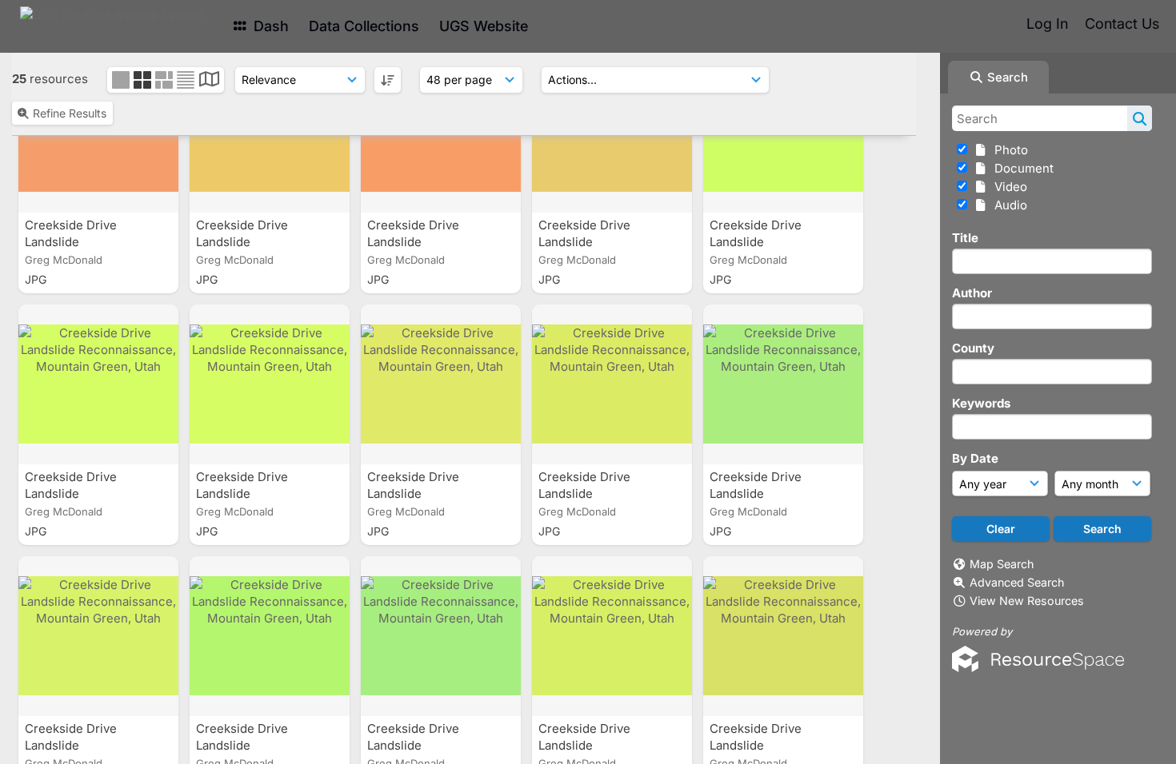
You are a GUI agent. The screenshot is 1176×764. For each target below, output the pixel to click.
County (973, 348)
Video (1007, 186)
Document (1021, 168)
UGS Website (483, 26)
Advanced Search (1017, 582)
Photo (1008, 149)
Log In (1047, 23)
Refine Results (69, 113)
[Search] (1139, 118)
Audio (1007, 205)
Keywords (981, 403)
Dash (269, 26)
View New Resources (1027, 600)
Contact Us (1122, 23)
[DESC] (387, 80)
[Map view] (209, 81)
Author (972, 292)
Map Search (1002, 564)
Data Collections (364, 26)
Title (965, 237)
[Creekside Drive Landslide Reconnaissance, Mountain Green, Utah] (98, 384)
